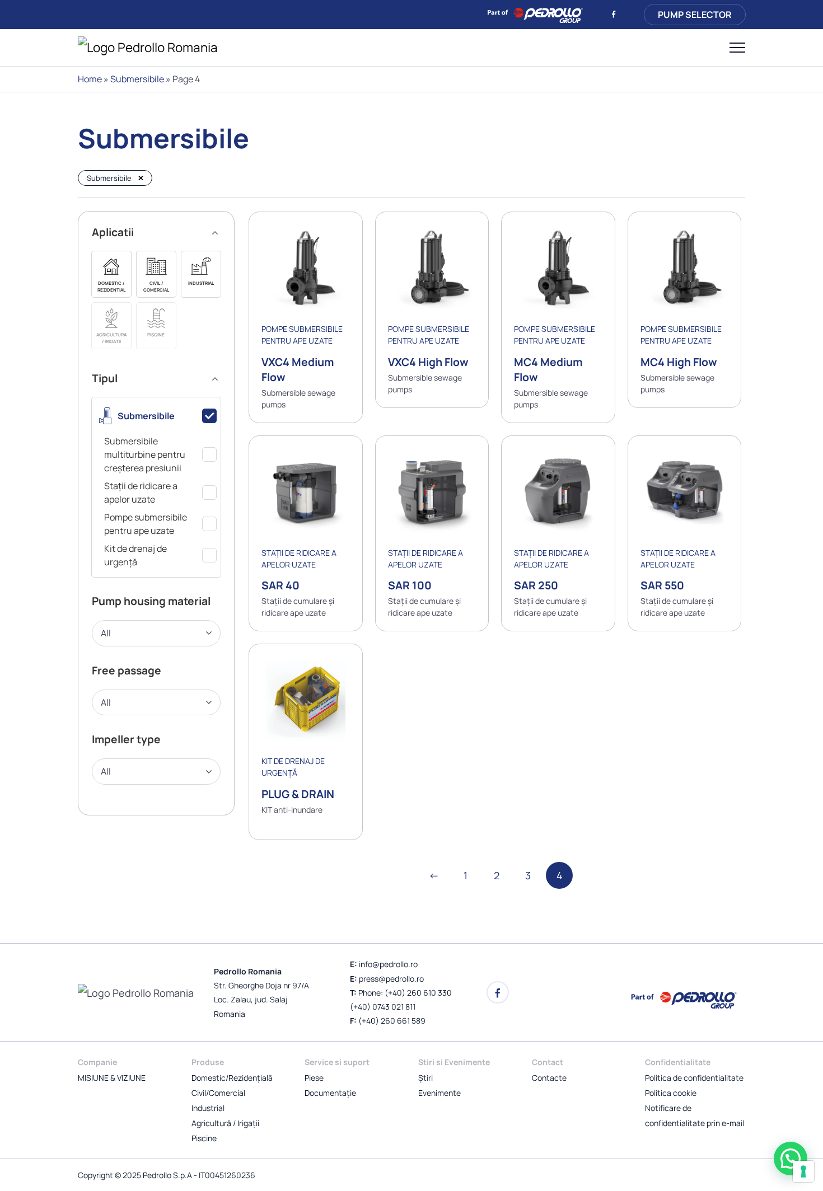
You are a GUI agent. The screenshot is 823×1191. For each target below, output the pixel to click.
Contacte (549, 1077)
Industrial (208, 1108)
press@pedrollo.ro (391, 978)
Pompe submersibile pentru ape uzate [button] (145, 524)
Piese (314, 1077)
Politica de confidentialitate (694, 1077)
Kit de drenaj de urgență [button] (135, 555)
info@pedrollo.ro (388, 964)
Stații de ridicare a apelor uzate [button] (140, 492)
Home (90, 79)
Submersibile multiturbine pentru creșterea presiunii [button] (144, 454)
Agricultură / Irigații (225, 1123)
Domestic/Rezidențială (232, 1077)
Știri (425, 1077)
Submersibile (137, 79)
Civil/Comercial (218, 1092)
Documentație (330, 1092)
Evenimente (439, 1092)
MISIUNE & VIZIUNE (112, 1077)
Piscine (204, 1138)
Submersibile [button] (146, 416)
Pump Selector (695, 14)
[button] (111, 274)
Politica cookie (670, 1092)
